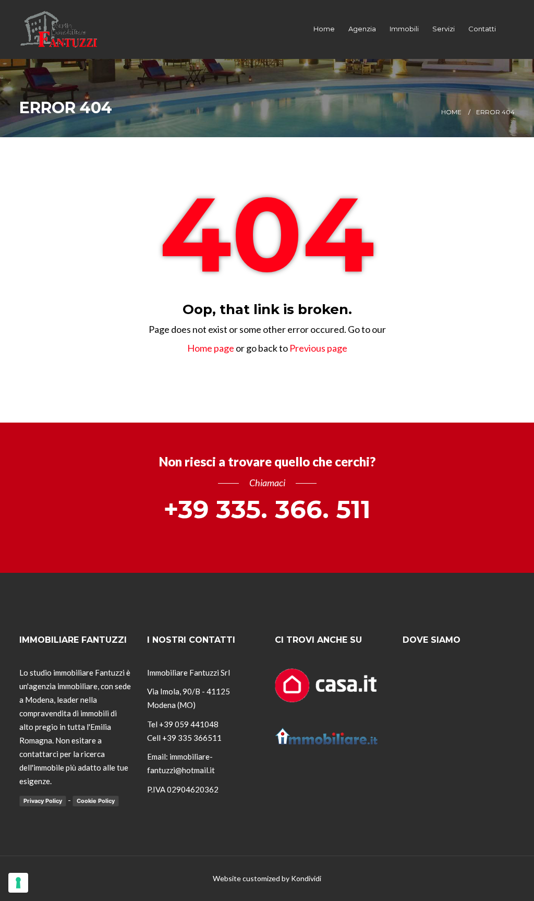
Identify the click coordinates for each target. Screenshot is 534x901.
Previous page (318, 348)
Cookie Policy (96, 800)
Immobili (404, 29)
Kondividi (306, 878)
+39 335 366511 (192, 737)
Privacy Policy (42, 800)
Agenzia (362, 29)
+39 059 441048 (189, 724)
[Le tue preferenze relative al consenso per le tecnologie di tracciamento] (18, 883)
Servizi (443, 29)
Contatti (482, 29)
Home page (210, 348)
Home (324, 29)
